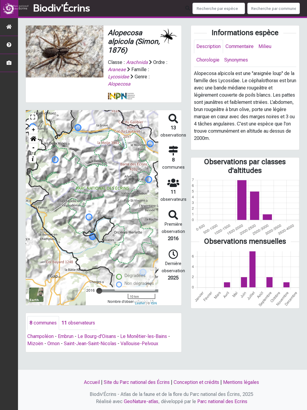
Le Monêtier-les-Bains (143, 336)
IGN (154, 302)
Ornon (53, 343)
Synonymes (236, 60)
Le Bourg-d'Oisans (97, 336)
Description (208, 46)
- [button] (33, 147)
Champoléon (40, 336)
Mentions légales (241, 382)
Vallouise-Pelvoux (139, 343)
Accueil (92, 382)
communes (43, 323)
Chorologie (207, 60)
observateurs (78, 323)
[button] (33, 138)
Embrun (65, 336)
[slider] (99, 291)
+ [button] (33, 129)
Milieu (264, 46)
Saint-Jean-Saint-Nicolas (90, 343)
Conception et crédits (196, 382)
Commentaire (239, 46)
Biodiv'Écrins (61, 8)
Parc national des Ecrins (222, 401)
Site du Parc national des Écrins (137, 382)
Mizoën (35, 343)
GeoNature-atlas (141, 401)
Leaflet (140, 302)
